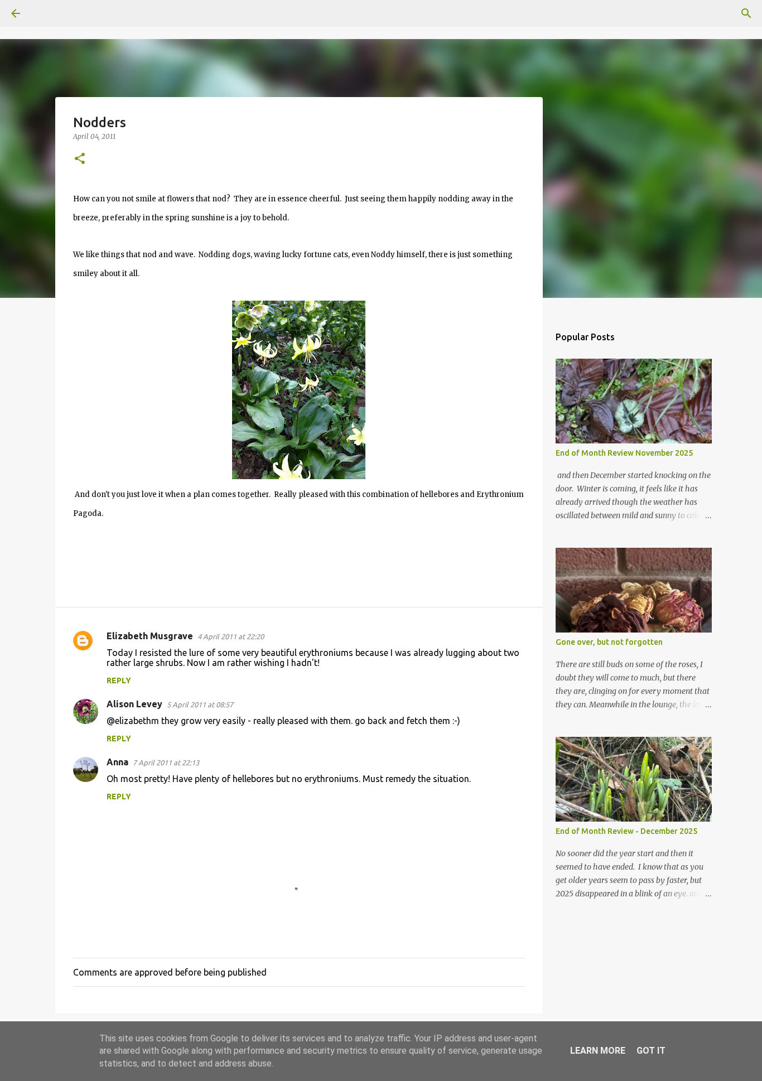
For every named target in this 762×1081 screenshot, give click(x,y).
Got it (650, 1050)
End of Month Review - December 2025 (626, 831)
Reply (119, 680)
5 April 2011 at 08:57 (200, 704)
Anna (117, 762)
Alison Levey (134, 704)
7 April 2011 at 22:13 (166, 762)
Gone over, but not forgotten (609, 642)
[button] (79, 159)
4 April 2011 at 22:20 (230, 636)
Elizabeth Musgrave (150, 636)
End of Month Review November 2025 (624, 452)
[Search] (47, 13)
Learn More (597, 1050)
